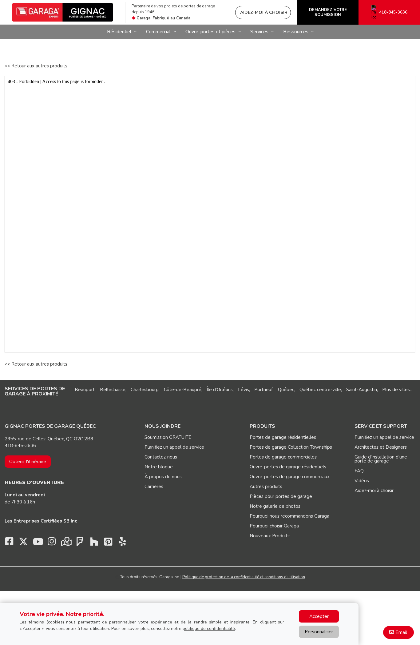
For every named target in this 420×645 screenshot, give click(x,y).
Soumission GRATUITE (168, 437)
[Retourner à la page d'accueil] (62, 12)
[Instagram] (51, 543)
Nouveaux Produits (270, 536)
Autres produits (266, 486)
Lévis (243, 390)
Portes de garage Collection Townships (291, 447)
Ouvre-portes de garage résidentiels (288, 467)
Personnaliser (319, 632)
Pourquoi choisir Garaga (274, 526)
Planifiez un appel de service (174, 447)
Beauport (85, 390)
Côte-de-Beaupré (182, 390)
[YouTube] (37, 543)
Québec (286, 390)
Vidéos (362, 481)
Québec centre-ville (320, 390)
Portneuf (263, 390)
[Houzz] (94, 543)
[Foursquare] (80, 543)
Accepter (319, 616)
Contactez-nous (161, 457)
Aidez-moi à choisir (374, 490)
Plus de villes (396, 390)
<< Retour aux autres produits (36, 66)
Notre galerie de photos (275, 506)
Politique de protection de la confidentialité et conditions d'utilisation (243, 577)
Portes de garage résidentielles (283, 437)
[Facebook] (9, 543)
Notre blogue (159, 467)
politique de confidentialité (209, 628)
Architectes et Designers (381, 447)
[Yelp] (122, 543)
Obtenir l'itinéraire (27, 462)
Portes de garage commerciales (283, 457)
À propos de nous (163, 477)
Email (401, 632)
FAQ (359, 471)
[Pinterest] (108, 543)
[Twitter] (23, 543)
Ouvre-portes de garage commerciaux (290, 477)
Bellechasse (112, 390)
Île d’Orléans (220, 390)
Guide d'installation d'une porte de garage (381, 459)
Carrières (154, 486)
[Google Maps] (65, 543)
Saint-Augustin (361, 390)
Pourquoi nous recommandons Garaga (289, 516)
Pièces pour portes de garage (281, 496)
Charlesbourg (145, 390)
